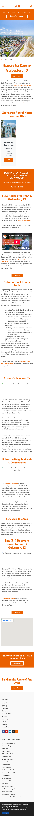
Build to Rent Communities (11, 739)
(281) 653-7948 (18, 16)
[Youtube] (6, 731)
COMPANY (5, 699)
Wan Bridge (26, 103)
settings (23, 809)
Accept (5, 813)
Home (3, 60)
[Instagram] (13, 731)
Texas (8, 60)
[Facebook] (3, 731)
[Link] (16, 731)
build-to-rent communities (22, 85)
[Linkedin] (10, 731)
